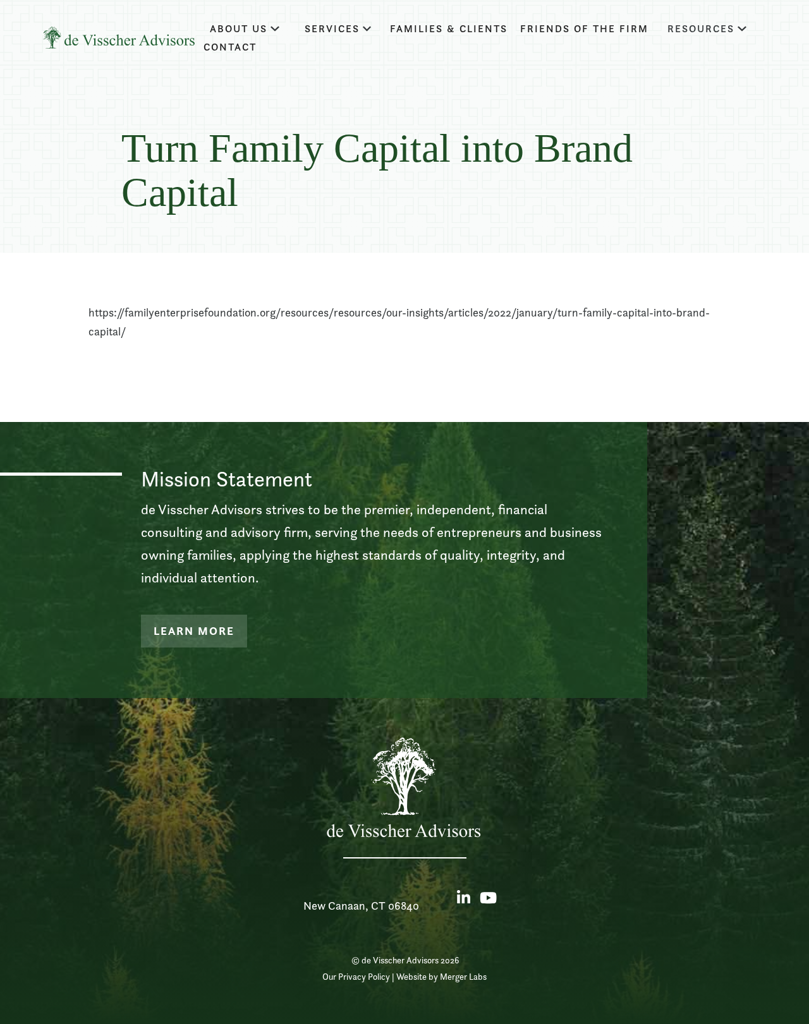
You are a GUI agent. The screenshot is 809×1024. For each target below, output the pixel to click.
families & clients (449, 28)
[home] (118, 38)
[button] (244, 29)
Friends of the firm (584, 28)
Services (332, 28)
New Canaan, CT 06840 (361, 905)
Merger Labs (463, 976)
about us (238, 28)
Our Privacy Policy (356, 976)
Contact (230, 47)
